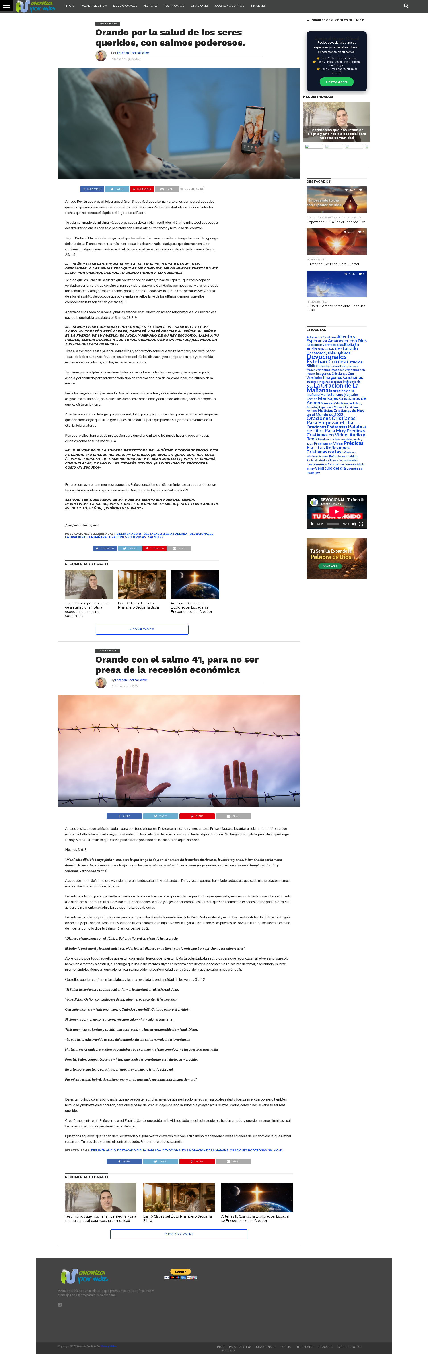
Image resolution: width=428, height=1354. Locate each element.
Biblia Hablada (326, 349)
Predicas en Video (328, 443)
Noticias (151, 5)
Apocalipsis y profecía (321, 344)
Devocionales (125, 5)
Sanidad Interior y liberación (325, 460)
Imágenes (258, 5)
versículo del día (330, 468)
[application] (337, 512)
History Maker (109, 1346)
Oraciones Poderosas (127, 537)
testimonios (351, 460)
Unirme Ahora (337, 82)
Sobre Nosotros (229, 5)
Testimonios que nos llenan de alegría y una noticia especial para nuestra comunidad (87, 609)
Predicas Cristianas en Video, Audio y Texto (336, 435)
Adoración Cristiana (322, 337)
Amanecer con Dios (347, 340)
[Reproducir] (312, 524)
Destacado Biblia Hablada (165, 534)
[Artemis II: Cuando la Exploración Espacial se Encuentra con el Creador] (195, 597)
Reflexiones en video (343, 456)
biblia (340, 344)
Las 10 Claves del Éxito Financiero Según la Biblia (139, 605)
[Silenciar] (354, 524)
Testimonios (174, 5)
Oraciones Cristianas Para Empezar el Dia (331, 420)
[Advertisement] (320, 1300)
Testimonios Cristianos (326, 464)
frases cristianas (318, 370)
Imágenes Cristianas (343, 377)
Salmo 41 (275, 1150)
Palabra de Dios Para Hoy (336, 429)
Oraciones (200, 5)
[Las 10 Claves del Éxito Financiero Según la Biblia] (142, 597)
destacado (346, 348)
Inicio (70, 5)
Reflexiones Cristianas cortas (328, 449)
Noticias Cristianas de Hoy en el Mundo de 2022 (335, 412)
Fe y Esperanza (349, 366)
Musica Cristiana (346, 407)
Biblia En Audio (128, 534)
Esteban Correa (326, 361)
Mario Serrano (331, 394)
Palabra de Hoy (94, 5)
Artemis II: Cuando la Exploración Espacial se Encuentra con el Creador (191, 607)
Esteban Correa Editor (133, 53)
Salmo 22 (155, 537)
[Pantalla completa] (361, 524)
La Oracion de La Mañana (86, 537)
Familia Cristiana (330, 366)
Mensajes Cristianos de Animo (336, 400)
